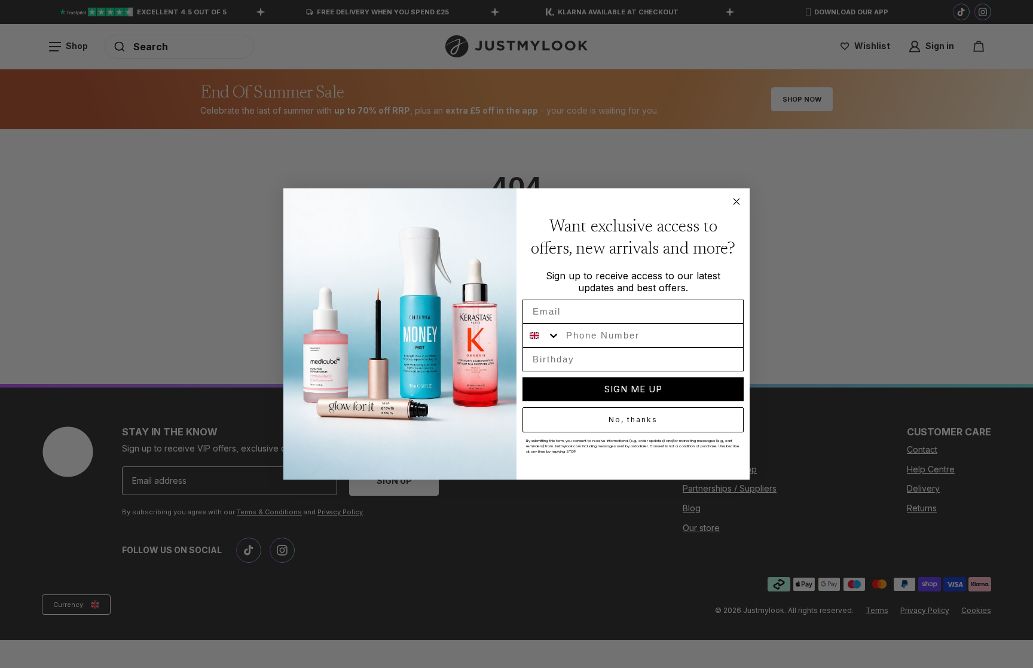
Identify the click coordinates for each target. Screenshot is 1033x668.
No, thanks (633, 419)
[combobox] (541, 335)
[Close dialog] (736, 201)
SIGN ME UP (633, 389)
